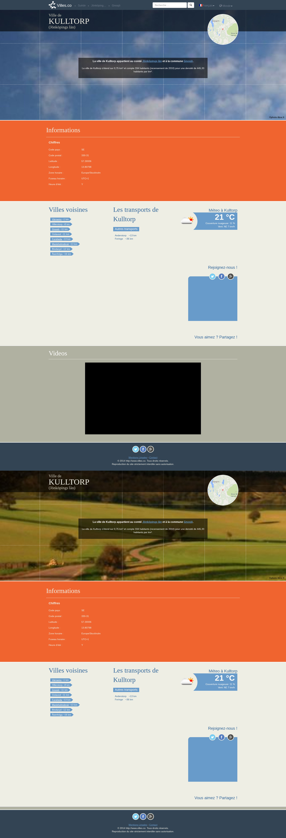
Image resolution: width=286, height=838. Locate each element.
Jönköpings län (152, 61)
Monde (226, 5)
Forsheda (57, 239)
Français (207, 5)
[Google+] (230, 276)
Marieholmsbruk (60, 244)
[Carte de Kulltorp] (224, 29)
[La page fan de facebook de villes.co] (221, 276)
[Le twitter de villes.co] (212, 276)
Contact (153, 457)
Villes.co (64, 5)
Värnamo (57, 219)
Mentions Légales (138, 457)
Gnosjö (188, 61)
